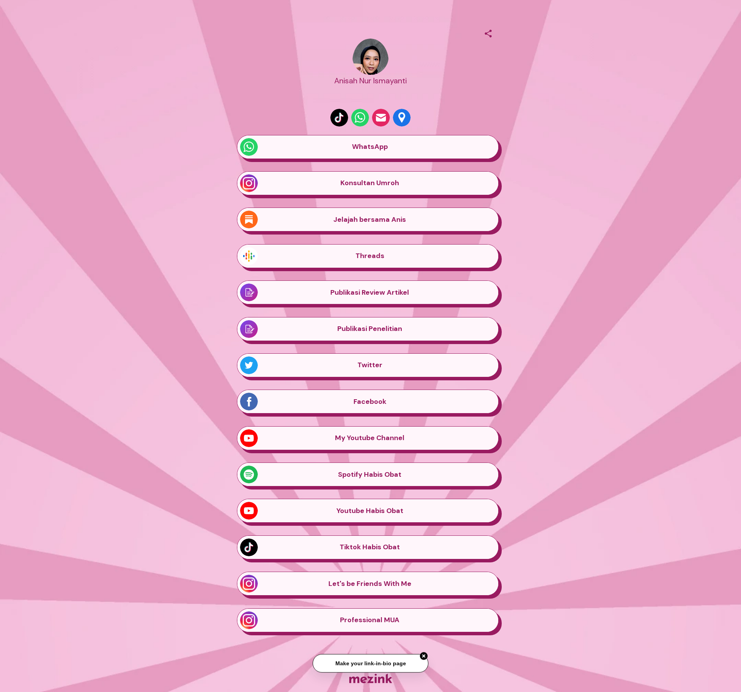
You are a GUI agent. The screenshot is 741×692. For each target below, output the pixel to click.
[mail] (381, 118)
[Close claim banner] (424, 657)
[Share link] (488, 32)
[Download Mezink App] (370, 678)
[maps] (402, 118)
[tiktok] (339, 118)
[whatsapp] (360, 118)
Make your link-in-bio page (370, 664)
